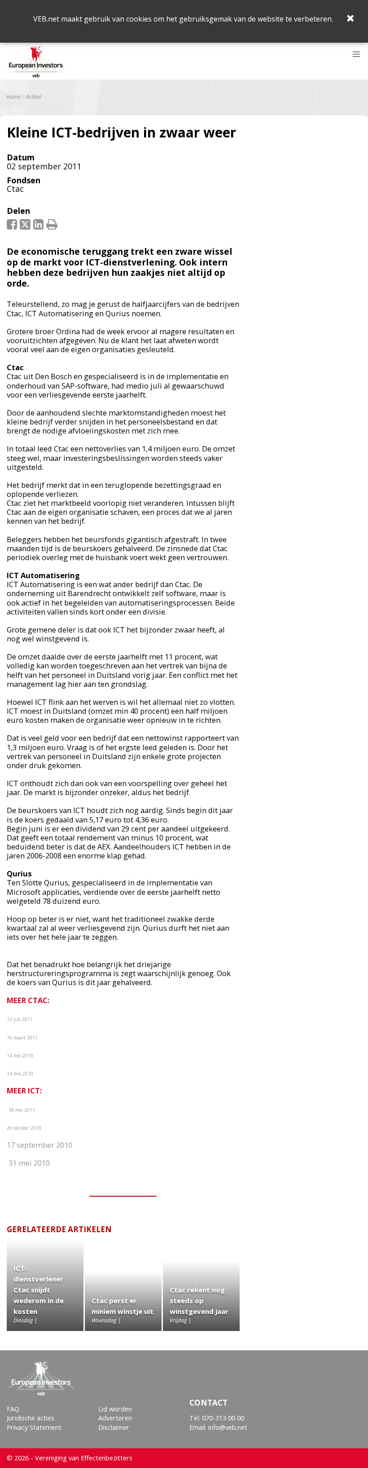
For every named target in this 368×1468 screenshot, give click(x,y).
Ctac (15, 188)
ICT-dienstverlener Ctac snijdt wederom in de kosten (38, 1290)
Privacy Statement (34, 1427)
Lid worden (115, 1409)
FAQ (13, 1409)
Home (14, 97)
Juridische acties (30, 1418)
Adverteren (115, 1418)
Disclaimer (113, 1427)
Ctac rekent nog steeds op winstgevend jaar (199, 1300)
